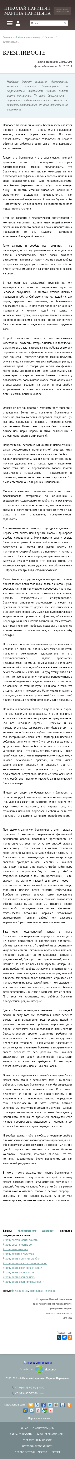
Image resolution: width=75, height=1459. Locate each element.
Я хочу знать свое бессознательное (25, 1263)
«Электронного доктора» (36, 1230)
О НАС (24, 1428)
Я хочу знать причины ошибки (21, 1258)
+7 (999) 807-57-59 (26, 1393)
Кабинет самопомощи (28, 37)
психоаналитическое (42, 1291)
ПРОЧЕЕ (56, 1452)
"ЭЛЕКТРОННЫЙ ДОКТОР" (37, 1440)
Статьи (49, 37)
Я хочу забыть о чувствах (18, 1254)
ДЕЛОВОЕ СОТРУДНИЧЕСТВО (31, 1452)
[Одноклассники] (70, 1337)
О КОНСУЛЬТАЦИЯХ (43, 1428)
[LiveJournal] (59, 1337)
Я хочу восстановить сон (18, 1244)
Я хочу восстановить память (20, 1240)
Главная (7, 37)
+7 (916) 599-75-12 (26, 1387)
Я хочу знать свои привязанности (23, 1281)
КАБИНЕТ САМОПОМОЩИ (51, 1434)
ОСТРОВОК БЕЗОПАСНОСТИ (37, 1446)
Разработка (26, 1369)
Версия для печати (39, 1418)
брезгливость (19, 1291)
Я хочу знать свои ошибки (19, 1277)
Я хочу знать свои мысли (18, 1272)
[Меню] (10, 23)
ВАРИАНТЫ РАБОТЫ (21, 1434)
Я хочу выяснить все (15, 1249)
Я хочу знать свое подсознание (22, 1268)
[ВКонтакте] (64, 1337)
